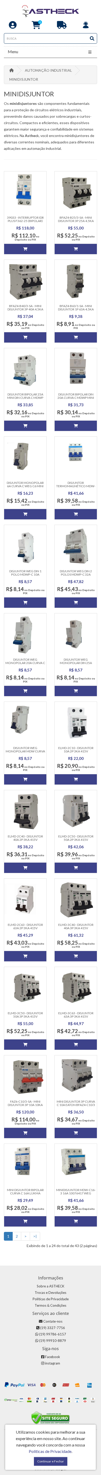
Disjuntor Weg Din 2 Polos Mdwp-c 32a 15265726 (76, 574)
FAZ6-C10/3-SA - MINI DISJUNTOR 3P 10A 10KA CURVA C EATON (25, 1105)
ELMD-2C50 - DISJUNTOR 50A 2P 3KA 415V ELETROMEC (75, 839)
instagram (52, 1363)
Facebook (52, 1357)
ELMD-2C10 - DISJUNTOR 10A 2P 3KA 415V (75, 749)
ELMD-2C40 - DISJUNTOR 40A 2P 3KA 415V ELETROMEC (25, 839)
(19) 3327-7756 (52, 1328)
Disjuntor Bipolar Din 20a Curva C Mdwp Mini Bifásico (75, 397)
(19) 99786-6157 (52, 1334)
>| (35, 1236)
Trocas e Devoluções (50, 1292)
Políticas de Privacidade (51, 1299)
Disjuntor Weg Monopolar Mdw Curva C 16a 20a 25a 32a (25, 751)
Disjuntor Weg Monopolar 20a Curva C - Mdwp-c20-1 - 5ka (25, 663)
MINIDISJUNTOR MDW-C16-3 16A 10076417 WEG (76, 1191)
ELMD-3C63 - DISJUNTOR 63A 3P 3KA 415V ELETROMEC (75, 1016)
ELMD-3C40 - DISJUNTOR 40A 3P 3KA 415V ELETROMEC (75, 928)
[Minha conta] (13, 26)
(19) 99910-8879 (52, 1341)
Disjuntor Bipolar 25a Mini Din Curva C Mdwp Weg (25, 397)
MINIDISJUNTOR (23, 79)
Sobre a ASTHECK (50, 1286)
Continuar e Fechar (50, 1461)
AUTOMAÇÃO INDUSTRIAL (48, 70)
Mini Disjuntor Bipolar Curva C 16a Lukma (25, 1191)
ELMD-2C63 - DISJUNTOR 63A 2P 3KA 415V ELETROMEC (25, 928)
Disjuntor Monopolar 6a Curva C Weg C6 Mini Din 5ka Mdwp (25, 486)
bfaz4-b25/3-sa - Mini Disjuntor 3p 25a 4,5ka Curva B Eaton (76, 221)
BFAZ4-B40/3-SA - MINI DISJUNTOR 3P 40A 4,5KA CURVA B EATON (25, 309)
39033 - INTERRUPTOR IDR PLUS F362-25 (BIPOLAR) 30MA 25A (25, 221)
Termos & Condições (50, 1305)
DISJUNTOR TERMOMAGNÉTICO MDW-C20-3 (75, 486)
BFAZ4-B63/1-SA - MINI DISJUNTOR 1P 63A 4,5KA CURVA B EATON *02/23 (76, 309)
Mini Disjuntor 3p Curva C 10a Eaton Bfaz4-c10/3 (76, 1103)
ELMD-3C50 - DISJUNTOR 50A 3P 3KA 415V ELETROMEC (25, 1016)
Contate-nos (52, 1321)
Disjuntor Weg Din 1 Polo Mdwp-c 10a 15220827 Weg (25, 574)
